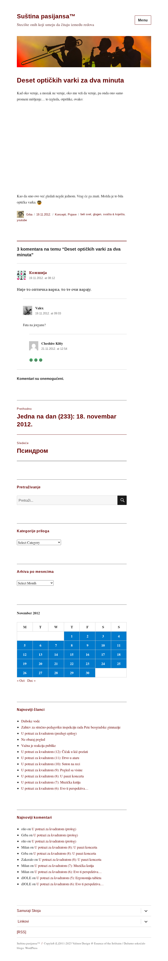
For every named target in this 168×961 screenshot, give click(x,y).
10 (103, 645)
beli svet (85, 214)
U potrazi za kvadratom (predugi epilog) (49, 733)
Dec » (31, 680)
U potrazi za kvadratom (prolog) (54, 829)
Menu (143, 20)
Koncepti (60, 214)
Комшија (38, 272)
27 (40, 672)
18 (119, 654)
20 (40, 663)
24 (103, 663)
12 (24, 654)
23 (87, 663)
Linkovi (23, 921)
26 (24, 672)
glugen (97, 214)
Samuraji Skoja (29, 911)
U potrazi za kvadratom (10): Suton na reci (50, 763)
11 (119, 645)
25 (119, 663)
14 (56, 654)
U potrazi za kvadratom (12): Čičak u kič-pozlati (54, 751)
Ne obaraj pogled (33, 739)
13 (40, 654)
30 (87, 672)
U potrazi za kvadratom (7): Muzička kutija (50, 782)
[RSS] (21, 932)
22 (72, 663)
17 (103, 654)
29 (72, 672)
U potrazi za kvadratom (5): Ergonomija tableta (69, 877)
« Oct (20, 680)
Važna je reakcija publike (38, 745)
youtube (22, 220)
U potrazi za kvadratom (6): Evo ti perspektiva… (54, 788)
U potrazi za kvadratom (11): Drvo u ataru (50, 757)
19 (24, 663)
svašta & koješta (113, 214)
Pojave (72, 214)
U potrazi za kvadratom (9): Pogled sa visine (51, 770)
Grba (29, 214)
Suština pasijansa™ (46, 16)
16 (87, 654)
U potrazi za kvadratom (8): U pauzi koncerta (52, 776)
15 (72, 654)
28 (56, 672)
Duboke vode (30, 721)
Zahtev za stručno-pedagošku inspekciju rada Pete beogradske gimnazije (71, 727)
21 (56, 663)
